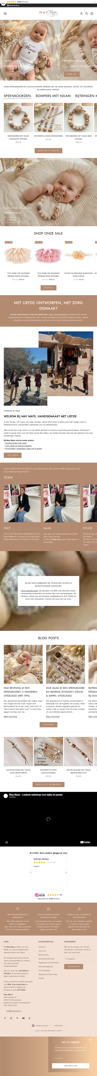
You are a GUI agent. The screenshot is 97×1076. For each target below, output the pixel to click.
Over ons (42, 951)
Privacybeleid (44, 970)
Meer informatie (10, 716)
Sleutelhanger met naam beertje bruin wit (79, 771)
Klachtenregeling (46, 966)
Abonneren (74, 966)
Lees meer (12, 455)
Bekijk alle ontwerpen (48, 784)
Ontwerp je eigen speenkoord (48, 136)
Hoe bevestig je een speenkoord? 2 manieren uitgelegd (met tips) (20, 691)
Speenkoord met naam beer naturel (79, 137)
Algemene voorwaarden (49, 963)
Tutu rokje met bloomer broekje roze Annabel (48, 274)
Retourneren (44, 955)
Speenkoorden (17, 95)
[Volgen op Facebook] (5, 1018)
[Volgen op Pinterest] (17, 1018)
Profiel (41, 978)
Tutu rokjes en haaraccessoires (18, 446)
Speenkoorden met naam (16, 443)
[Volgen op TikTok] (29, 1018)
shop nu (11, 74)
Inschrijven (70, 1066)
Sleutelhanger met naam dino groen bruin (18, 771)
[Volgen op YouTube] (23, 1018)
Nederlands (58, 1026)
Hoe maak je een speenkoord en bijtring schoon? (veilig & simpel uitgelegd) (65, 691)
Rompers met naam (53, 95)
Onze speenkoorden (59, 314)
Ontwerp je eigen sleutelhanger (48, 771)
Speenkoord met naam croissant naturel (18, 137)
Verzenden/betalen (47, 959)
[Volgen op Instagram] (11, 1018)
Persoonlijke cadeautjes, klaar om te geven (23, 448)
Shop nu (71, 74)
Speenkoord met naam (48, 974)
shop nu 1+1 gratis (48, 150)
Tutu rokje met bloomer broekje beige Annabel (18, 274)
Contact (42, 947)
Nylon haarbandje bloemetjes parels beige (78, 274)
